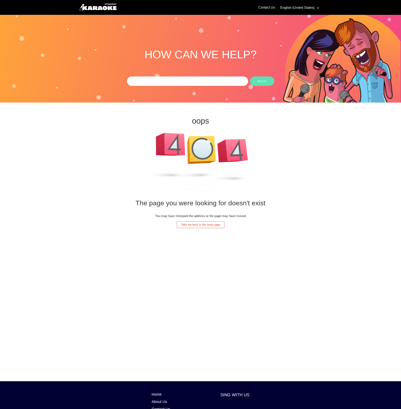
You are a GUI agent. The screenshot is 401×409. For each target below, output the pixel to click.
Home (157, 394)
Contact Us (266, 7)
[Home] (98, 7)
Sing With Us (234, 394)
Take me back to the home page (200, 224)
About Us (159, 402)
